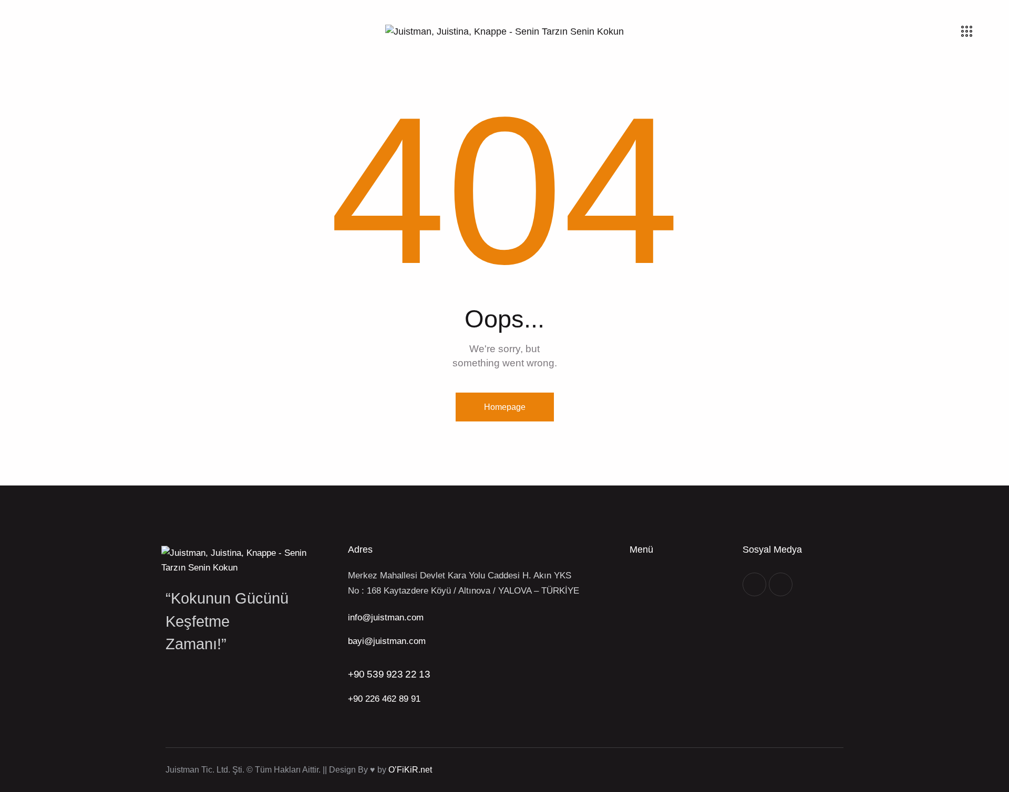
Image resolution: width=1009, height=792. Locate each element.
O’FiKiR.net (410, 769)
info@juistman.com (386, 617)
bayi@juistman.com (387, 641)
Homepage (505, 407)
